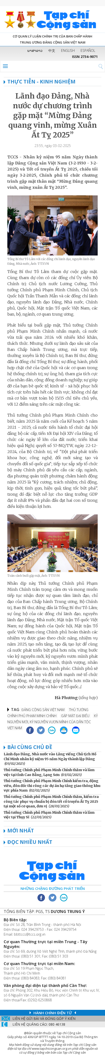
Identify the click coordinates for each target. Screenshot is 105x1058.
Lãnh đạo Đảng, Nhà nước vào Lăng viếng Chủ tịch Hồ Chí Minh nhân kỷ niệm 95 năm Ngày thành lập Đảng (50, 756)
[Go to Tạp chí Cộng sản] (52, 19)
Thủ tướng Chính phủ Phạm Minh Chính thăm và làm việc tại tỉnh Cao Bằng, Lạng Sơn (49, 772)
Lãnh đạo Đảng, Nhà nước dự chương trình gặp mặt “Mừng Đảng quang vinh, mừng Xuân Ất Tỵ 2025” (52, 115)
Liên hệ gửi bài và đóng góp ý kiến (43, 1018)
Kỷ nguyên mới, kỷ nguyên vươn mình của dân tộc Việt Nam (52, 721)
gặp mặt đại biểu (75, 715)
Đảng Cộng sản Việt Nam (42, 709)
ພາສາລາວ (34, 50)
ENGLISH (68, 50)
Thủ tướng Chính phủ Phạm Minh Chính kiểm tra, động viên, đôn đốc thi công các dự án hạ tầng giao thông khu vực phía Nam (52, 786)
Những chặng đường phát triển (53, 888)
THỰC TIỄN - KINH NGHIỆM (41, 81)
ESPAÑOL (88, 50)
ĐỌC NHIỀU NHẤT (29, 842)
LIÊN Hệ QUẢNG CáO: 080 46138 (38, 1024)
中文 (51, 50)
